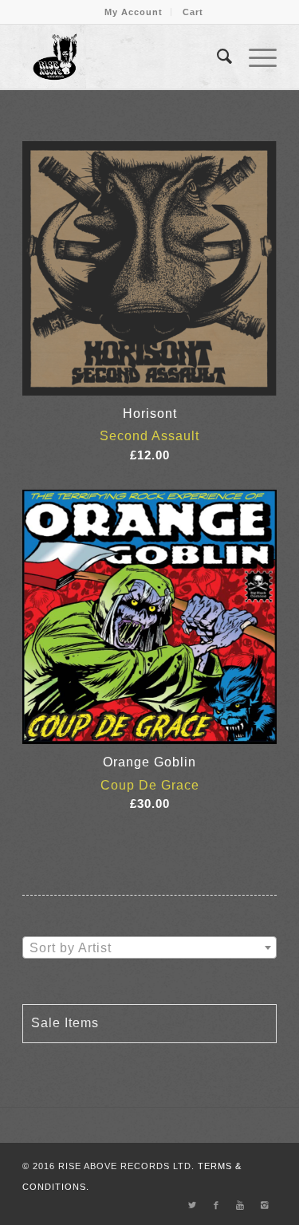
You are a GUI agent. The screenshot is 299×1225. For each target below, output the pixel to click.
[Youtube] (241, 1205)
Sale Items (65, 1023)
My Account (133, 12)
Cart (193, 12)
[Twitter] (193, 1205)
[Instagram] (265, 1205)
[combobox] (149, 947)
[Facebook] (217, 1205)
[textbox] (149, 948)
